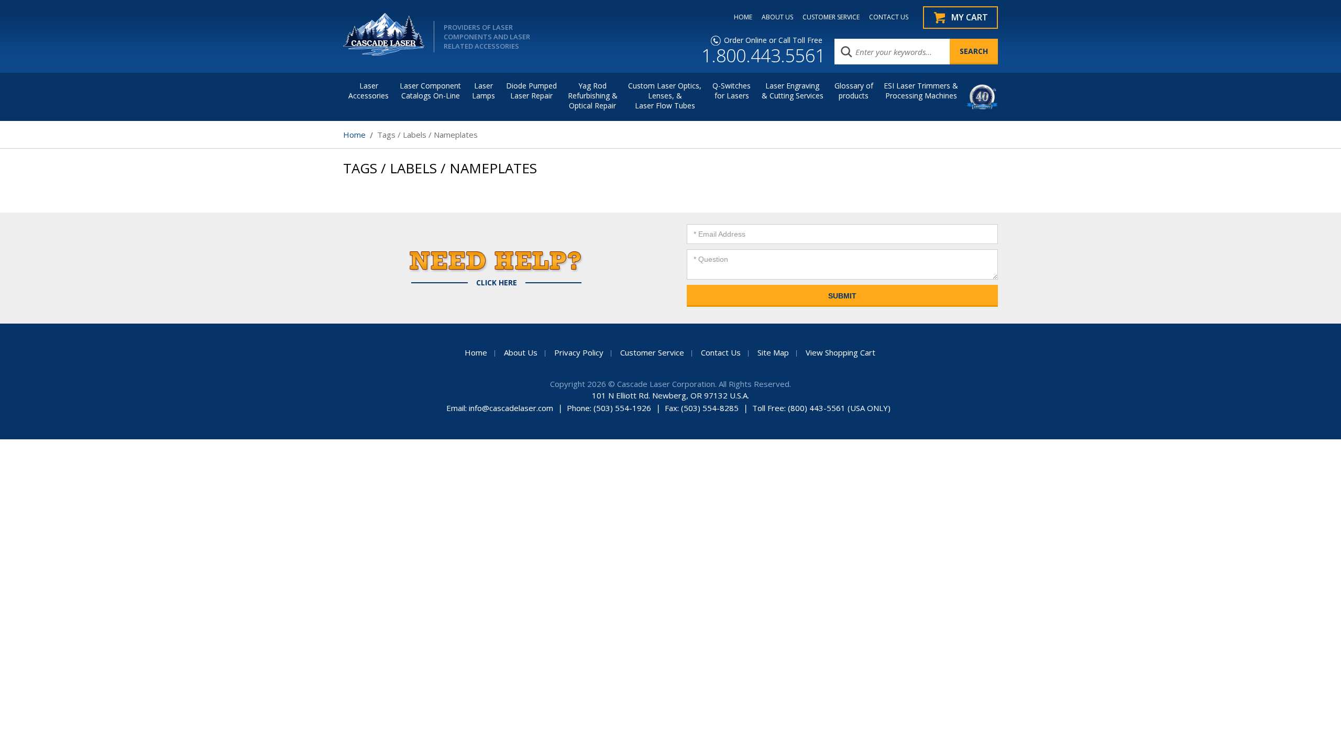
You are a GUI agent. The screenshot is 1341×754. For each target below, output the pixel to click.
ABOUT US (777, 17)
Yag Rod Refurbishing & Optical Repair (593, 95)
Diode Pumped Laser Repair (531, 91)
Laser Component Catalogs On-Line (430, 91)
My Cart (969, 17)
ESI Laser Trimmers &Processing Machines (921, 91)
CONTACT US (888, 17)
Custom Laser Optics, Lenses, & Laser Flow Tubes (664, 95)
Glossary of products (853, 91)
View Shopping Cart (840, 352)
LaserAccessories (368, 91)
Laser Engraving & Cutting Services (792, 91)
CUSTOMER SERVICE (831, 17)
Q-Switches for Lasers (731, 91)
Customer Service (652, 352)
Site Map (773, 352)
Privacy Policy (578, 352)
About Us (520, 352)
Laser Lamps (483, 91)
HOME (743, 17)
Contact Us (721, 352)
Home (354, 134)
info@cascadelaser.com (511, 408)
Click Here (496, 282)
